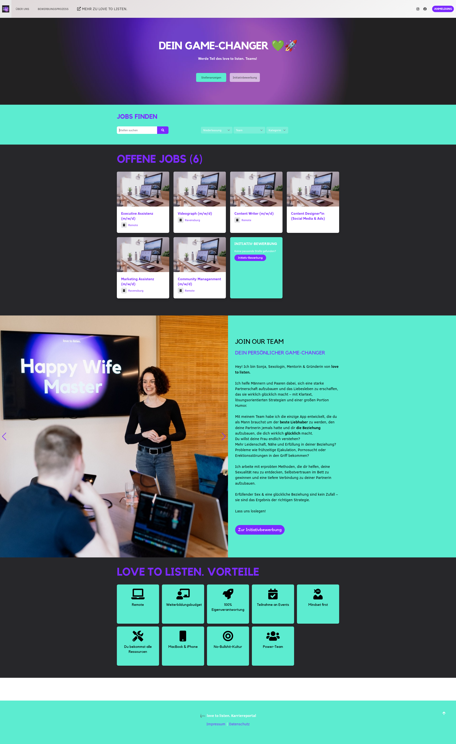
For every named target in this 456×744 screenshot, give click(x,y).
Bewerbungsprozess (53, 9)
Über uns (22, 9)
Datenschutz (239, 723)
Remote (133, 225)
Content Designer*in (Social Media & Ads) (308, 216)
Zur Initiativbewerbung (260, 530)
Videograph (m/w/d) (195, 213)
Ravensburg (192, 220)
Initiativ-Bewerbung (250, 257)
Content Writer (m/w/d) (254, 213)
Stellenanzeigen (211, 77)
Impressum (215, 723)
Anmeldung (443, 8)
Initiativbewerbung (245, 77)
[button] (4, 436)
